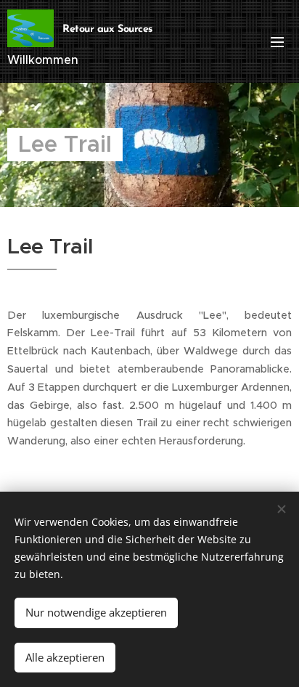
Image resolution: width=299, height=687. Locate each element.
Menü (277, 41)
